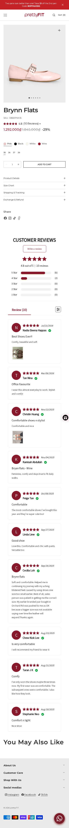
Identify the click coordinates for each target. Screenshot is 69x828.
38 (19, 152)
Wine (44, 143)
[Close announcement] (62, 5)
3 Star (14, 283)
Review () (19, 310)
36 (9, 152)
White (33, 143)
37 (14, 152)
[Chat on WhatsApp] (59, 818)
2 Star (14, 289)
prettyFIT (14, 808)
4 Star (15, 278)
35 (5, 152)
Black (20, 143)
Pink (9, 143)
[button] (5, 15)
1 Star (14, 294)
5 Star (14, 272)
